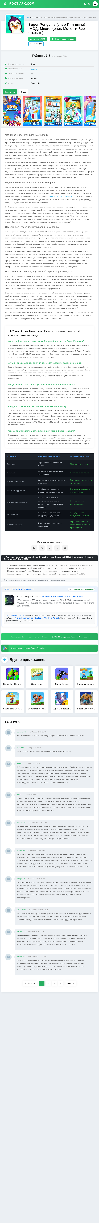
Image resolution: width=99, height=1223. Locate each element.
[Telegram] (34, 548)
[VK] (42, 548)
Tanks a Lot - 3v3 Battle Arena (61, 196)
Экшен (34, 69)
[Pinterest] (65, 548)
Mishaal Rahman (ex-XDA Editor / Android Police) (37, 618)
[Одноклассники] (49, 548)
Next (69, 983)
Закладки (38, 44)
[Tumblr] (57, 548)
